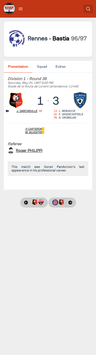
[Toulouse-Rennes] (62, 203)
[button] (20, 8)
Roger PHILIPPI (29, 150)
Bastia (60, 38)
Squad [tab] (42, 66)
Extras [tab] (61, 66)
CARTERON (33, 129)
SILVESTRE (33, 132)
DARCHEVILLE (27, 111)
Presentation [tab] (18, 66)
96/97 (79, 38)
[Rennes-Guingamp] (34, 203)
